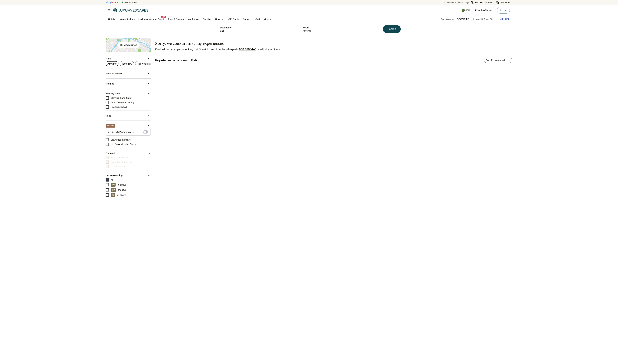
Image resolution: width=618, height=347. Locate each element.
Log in (503, 10)
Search (392, 29)
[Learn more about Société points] (133, 132)
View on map (130, 45)
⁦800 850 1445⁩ (247, 49)
